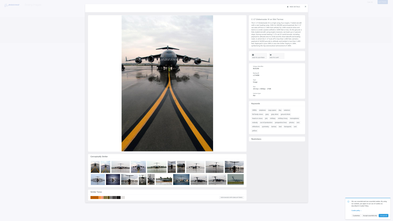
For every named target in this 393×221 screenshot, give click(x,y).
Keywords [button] (255, 103)
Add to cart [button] (274, 57)
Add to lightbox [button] (258, 57)
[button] (305, 6)
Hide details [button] (295, 7)
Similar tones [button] (96, 192)
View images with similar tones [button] (231, 197)
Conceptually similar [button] (99, 156)
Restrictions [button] (256, 139)
